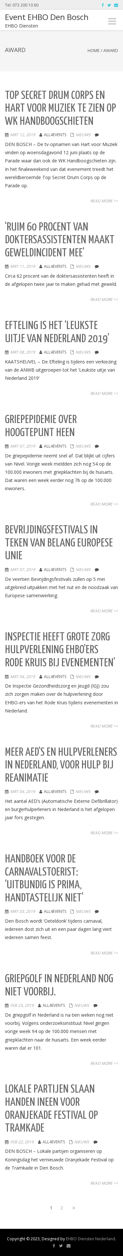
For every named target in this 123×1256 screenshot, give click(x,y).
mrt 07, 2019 (22, 446)
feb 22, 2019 (22, 1142)
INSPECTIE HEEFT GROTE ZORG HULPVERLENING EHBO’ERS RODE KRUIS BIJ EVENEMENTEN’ (60, 650)
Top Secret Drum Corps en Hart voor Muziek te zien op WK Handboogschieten (60, 108)
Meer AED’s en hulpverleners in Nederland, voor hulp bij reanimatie (61, 765)
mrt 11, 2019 (22, 266)
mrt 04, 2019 (22, 676)
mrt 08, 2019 (22, 352)
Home (94, 50)
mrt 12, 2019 (22, 135)
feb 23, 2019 (22, 1005)
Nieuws (83, 135)
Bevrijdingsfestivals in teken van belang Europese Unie (59, 543)
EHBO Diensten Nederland (90, 1239)
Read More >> (104, 201)
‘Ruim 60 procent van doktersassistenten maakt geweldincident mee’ (59, 240)
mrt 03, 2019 (22, 911)
